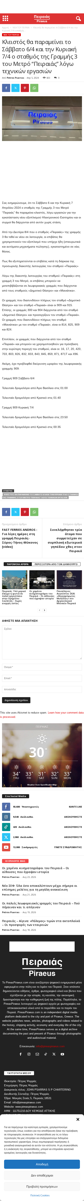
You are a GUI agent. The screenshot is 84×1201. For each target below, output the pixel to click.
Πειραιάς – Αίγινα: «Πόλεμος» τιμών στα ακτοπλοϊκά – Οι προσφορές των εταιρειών (41, 923)
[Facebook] (6, 88)
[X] (15, 88)
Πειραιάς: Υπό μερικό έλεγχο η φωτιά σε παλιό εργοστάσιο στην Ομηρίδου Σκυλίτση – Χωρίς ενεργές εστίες (14, 597)
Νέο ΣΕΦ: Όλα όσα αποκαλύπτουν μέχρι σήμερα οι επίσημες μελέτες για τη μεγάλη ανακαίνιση (39, 887)
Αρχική (5, 27)
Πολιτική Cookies (40, 1195)
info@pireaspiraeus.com (50, 1046)
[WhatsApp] (34, 88)
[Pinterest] (25, 88)
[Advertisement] (42, 7)
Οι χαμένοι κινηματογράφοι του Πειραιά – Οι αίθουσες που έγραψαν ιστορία (41, 595)
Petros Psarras (15, 77)
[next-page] (44, 610)
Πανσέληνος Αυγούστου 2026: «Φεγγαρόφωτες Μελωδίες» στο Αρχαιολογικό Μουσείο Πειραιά (66, 597)
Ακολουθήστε (73, 816)
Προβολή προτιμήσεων (42, 1186)
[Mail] (38, 1054)
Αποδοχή (42, 1164)
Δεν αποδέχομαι (42, 1175)
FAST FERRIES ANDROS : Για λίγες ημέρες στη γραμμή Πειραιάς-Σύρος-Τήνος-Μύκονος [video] (20, 538)
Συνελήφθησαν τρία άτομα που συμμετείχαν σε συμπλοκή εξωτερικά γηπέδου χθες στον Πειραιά (65, 540)
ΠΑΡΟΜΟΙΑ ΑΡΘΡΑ (18, 564)
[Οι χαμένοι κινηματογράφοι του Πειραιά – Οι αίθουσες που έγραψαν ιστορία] (42, 579)
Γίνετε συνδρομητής (68, 847)
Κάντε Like (75, 806)
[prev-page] (40, 610)
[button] (78, 1119)
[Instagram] (30, 1054)
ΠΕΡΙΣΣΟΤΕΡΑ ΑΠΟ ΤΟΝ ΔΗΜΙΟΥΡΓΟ (56, 564)
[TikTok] (46, 1054)
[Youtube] (63, 1054)
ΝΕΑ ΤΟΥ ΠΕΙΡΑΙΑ (21, 27)
